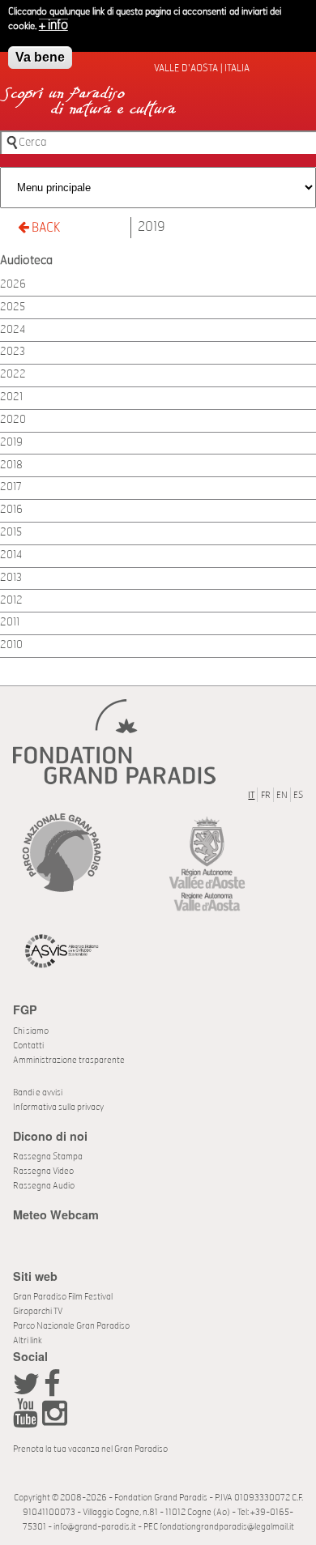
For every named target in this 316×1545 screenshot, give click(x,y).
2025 (12, 307)
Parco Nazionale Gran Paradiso (71, 1325)
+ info (53, 25)
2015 (11, 532)
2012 (11, 600)
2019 (151, 226)
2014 (11, 555)
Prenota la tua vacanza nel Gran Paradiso (90, 1449)
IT (251, 795)
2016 (11, 510)
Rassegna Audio (44, 1185)
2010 (11, 645)
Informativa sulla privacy (58, 1107)
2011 (9, 622)
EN (282, 795)
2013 (11, 578)
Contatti (28, 1045)
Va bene (40, 57)
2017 (11, 487)
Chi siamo (31, 1030)
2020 (13, 420)
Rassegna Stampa (48, 1156)
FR (266, 795)
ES (298, 795)
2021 (11, 397)
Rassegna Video (43, 1171)
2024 (12, 330)
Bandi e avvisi (37, 1092)
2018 (11, 465)
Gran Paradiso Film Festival (63, 1296)
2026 (13, 285)
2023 (12, 352)
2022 (13, 374)
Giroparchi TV (37, 1311)
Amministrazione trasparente (69, 1060)
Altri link (27, 1340)
